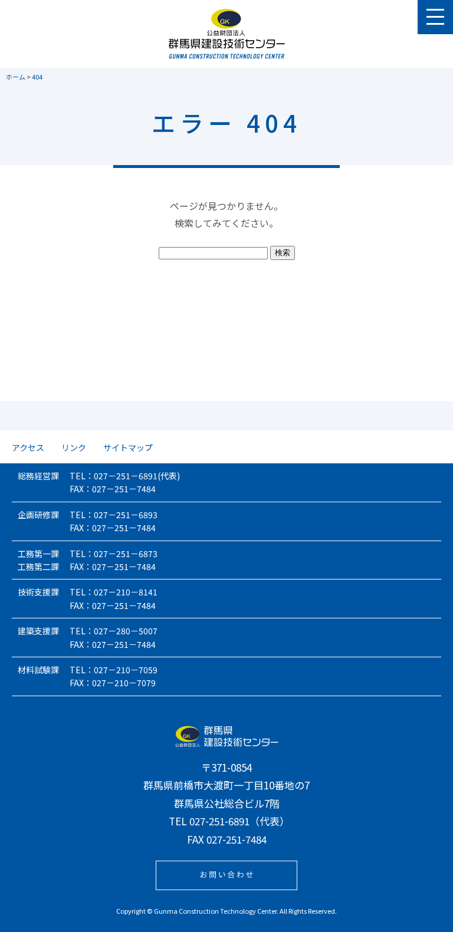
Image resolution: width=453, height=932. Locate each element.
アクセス (28, 447)
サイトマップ (128, 447)
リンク (73, 447)
